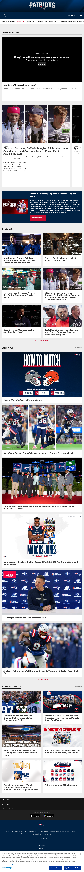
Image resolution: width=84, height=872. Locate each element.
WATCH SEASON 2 (38, 218)
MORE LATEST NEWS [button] (42, 679)
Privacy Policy (42, 838)
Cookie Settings (7, 868)
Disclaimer (42, 848)
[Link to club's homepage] (4, 14)
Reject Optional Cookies (72, 868)
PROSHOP (71, 15)
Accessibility (42, 845)
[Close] (80, 854)
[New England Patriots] (42, 825)
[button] (42, 64)
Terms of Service (42, 842)
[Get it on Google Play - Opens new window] (48, 816)
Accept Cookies (56, 868)
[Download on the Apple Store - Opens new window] (34, 816)
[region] (42, 861)
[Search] (77, 15)
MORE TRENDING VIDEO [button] (42, 340)
